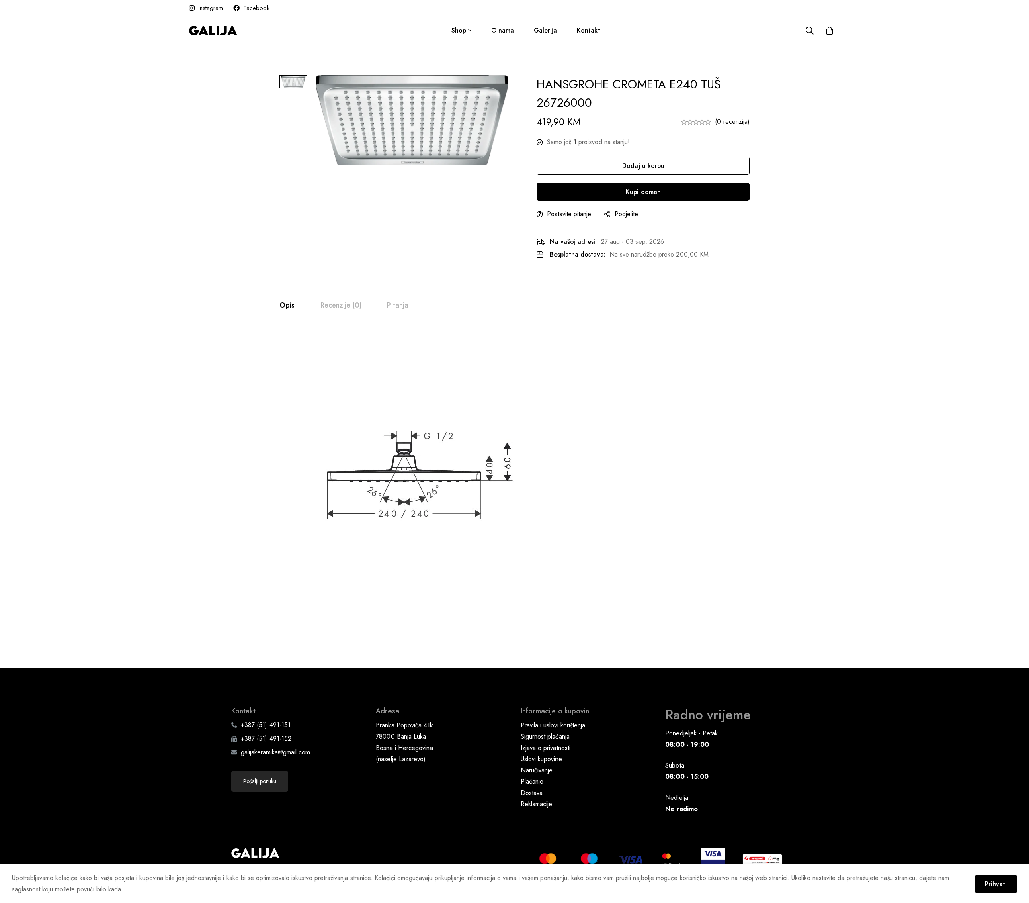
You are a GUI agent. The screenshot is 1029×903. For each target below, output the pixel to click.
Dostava (532, 792)
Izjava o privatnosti (545, 747)
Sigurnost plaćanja (545, 736)
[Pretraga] (809, 30)
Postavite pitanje (569, 214)
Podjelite (626, 214)
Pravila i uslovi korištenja (553, 725)
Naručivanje (537, 770)
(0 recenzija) (732, 121)
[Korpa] (830, 30)
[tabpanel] (514, 479)
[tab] (287, 306)
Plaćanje (532, 781)
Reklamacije (536, 804)
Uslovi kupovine (541, 759)
